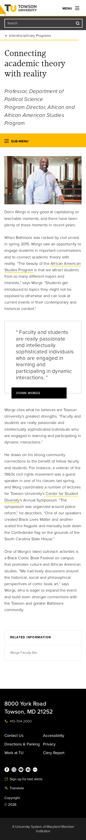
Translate (16, 788)
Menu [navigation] (67, 8)
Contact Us (13, 735)
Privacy (49, 744)
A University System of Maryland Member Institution (43, 829)
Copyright (12, 798)
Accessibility (53, 735)
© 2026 (10, 804)
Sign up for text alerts (25, 779)
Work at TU (14, 752)
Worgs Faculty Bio (23, 652)
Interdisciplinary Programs (30, 35)
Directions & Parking (22, 744)
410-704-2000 (20, 721)
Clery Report (53, 752)
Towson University (29, 9)
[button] (6, 142)
